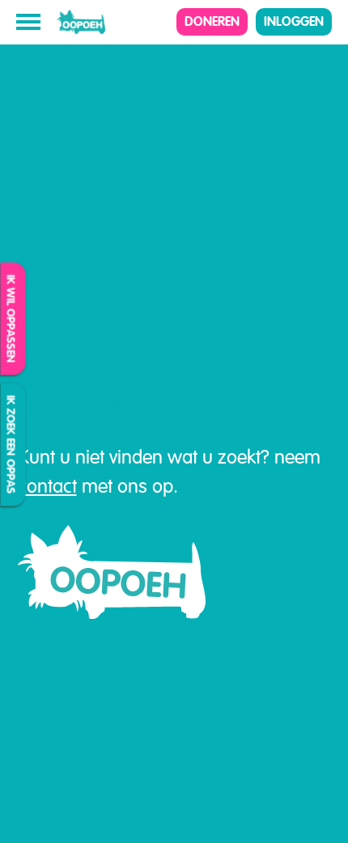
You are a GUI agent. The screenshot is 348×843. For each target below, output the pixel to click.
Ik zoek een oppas (11, 444)
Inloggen (294, 21)
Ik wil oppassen (11, 318)
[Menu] (28, 22)
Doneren (212, 21)
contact (47, 486)
